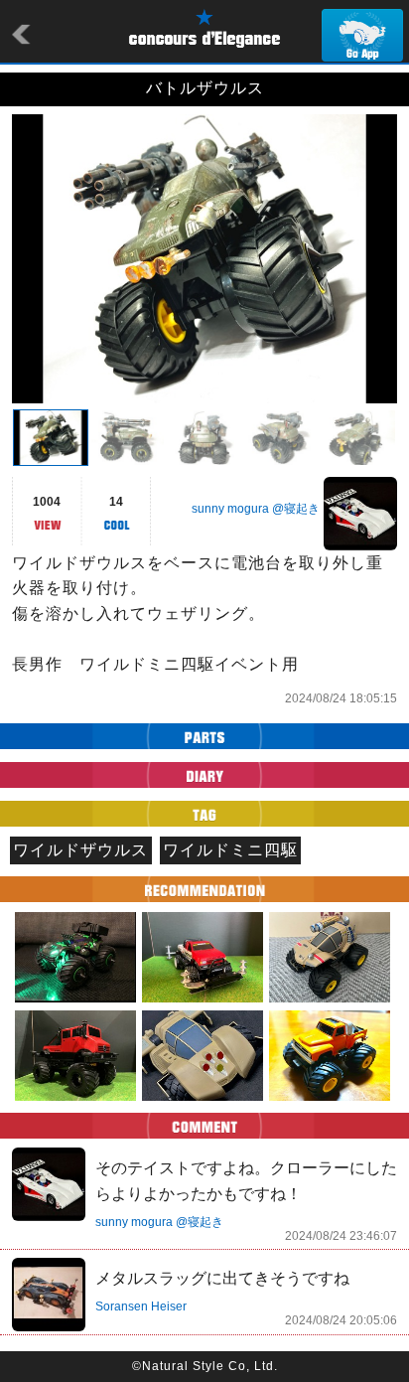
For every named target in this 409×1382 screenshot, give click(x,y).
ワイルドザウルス (80, 850)
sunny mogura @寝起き (256, 509)
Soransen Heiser (141, 1306)
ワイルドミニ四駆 (230, 850)
